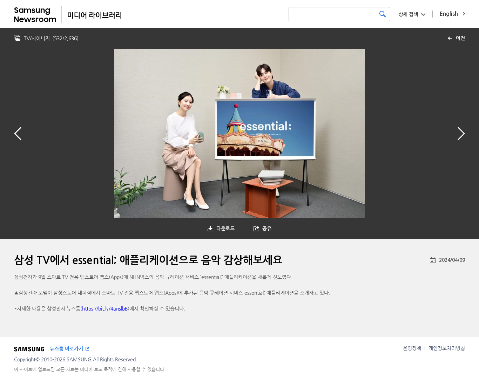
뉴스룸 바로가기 (66, 348)
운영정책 (412, 348)
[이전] (17, 133)
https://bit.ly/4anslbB (105, 308)
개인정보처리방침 (447, 348)
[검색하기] (383, 14)
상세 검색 (408, 14)
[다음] (461, 133)
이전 (460, 38)
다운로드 (225, 228)
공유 (266, 228)
